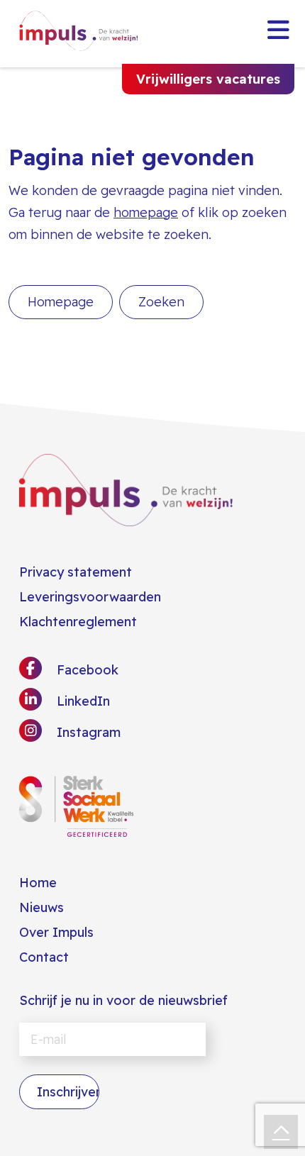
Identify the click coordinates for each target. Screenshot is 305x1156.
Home (38, 882)
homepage (145, 212)
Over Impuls (56, 932)
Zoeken (161, 302)
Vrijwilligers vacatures (208, 79)
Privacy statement (75, 572)
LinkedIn (81, 701)
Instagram (87, 732)
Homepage (61, 302)
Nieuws (41, 907)
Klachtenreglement (78, 621)
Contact (44, 957)
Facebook (85, 670)
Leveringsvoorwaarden (90, 597)
